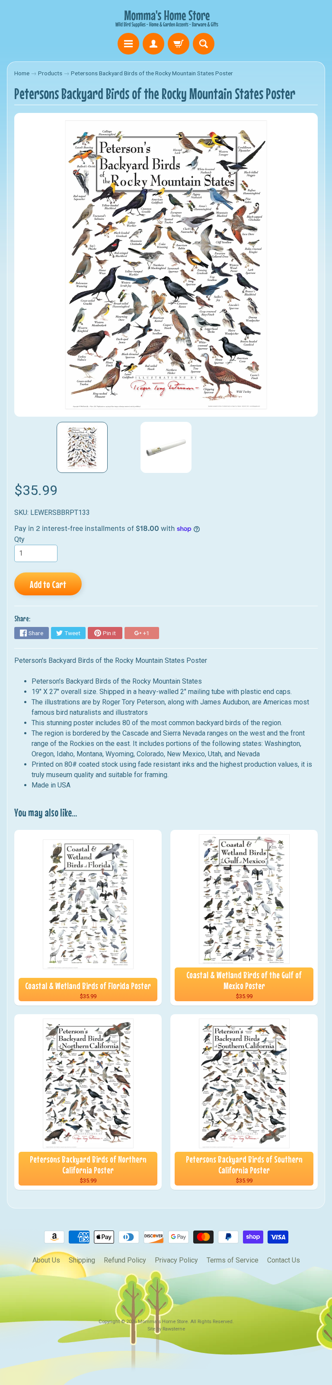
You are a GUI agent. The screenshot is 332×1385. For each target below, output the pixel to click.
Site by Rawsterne (166, 1329)
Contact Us (283, 1260)
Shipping (82, 1260)
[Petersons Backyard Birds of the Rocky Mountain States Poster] (82, 447)
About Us (46, 1260)
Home (21, 73)
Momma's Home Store (163, 1321)
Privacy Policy (176, 1260)
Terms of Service (233, 1260)
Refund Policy (125, 1260)
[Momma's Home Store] (166, 18)
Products (50, 73)
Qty (19, 539)
